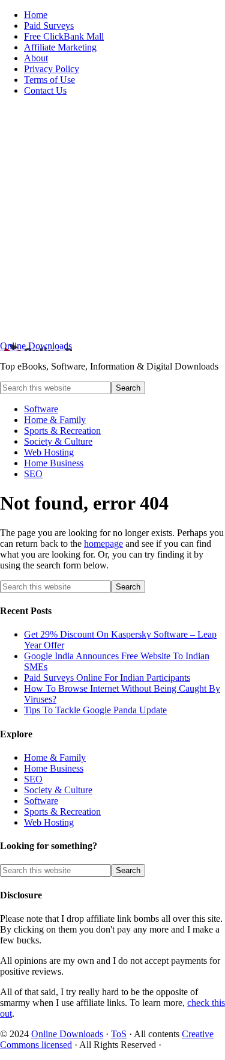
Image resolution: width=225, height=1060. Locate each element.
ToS (119, 1034)
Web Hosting (49, 822)
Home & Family (55, 757)
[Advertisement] (112, 218)
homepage (103, 543)
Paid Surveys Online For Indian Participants (107, 677)
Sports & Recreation (62, 811)
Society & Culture (58, 790)
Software (41, 801)
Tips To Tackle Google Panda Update (95, 710)
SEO (33, 779)
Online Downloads (36, 346)
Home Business (53, 768)
